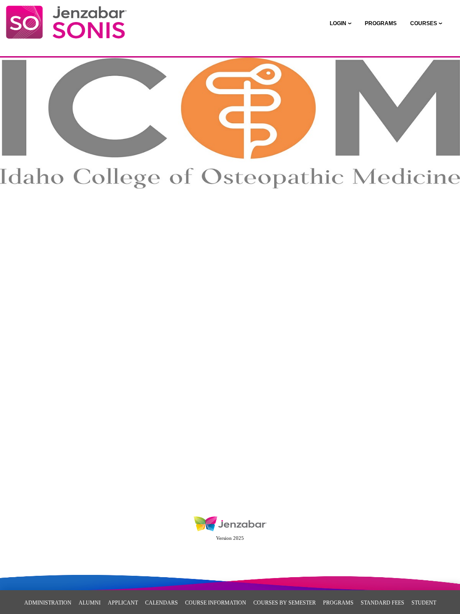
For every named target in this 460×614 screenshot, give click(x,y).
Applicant (123, 603)
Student (423, 603)
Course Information (215, 603)
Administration (47, 603)
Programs (338, 603)
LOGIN (338, 23)
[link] (381, 23)
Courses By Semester (284, 603)
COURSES (423, 23)
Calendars (161, 603)
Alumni (90, 603)
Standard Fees (382, 603)
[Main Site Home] (66, 16)
